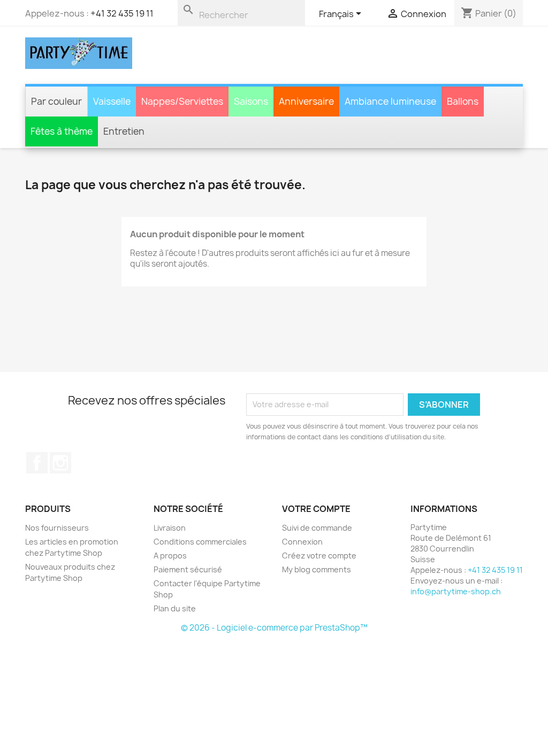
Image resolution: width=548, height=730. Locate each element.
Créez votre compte (319, 555)
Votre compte (316, 509)
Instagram (60, 462)
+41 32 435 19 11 (122, 13)
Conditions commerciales (200, 542)
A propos (170, 555)
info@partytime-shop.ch (455, 591)
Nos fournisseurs (57, 528)
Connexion (302, 542)
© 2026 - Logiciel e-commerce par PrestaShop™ (274, 627)
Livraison (170, 528)
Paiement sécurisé (188, 569)
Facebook (37, 462)
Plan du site (175, 608)
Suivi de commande (317, 528)
